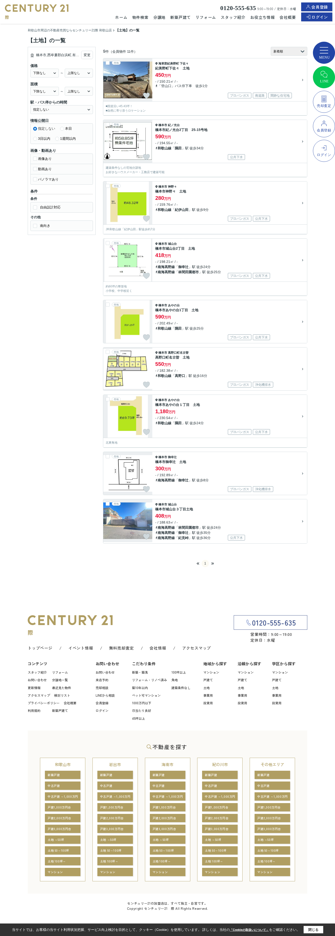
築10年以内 (140, 687)
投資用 (208, 703)
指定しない (46, 128)
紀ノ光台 (174, 125)
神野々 (172, 186)
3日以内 (44, 139)
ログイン (319, 17)
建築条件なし (181, 687)
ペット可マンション (146, 695)
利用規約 (34, 710)
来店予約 (102, 680)
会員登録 (319, 7)
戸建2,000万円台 (59, 818)
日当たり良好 (141, 710)
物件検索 (140, 17)
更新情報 (34, 687)
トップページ (40, 648)
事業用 (208, 695)
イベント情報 (80, 648)
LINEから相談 (105, 695)
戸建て (208, 680)
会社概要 (288, 17)
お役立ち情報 (262, 17)
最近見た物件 (61, 687)
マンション (211, 672)
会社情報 (158, 648)
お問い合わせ (37, 680)
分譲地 (159, 17)
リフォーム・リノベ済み (149, 680)
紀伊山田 (182, 210)
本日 (68, 128)
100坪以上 (178, 672)
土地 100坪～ (57, 861)
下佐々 (184, 63)
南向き (45, 226)
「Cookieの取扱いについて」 (249, 930)
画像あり (45, 159)
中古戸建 (54, 785)
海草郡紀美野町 (168, 63)
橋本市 (162, 125)
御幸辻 (183, 267)
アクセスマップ (196, 648)
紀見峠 (183, 538)
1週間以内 (68, 139)
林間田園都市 (188, 272)
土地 (206, 687)
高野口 (180, 376)
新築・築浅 (140, 672)
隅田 (178, 148)
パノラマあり (48, 179)
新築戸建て (180, 17)
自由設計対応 (50, 207)
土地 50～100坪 (58, 850)
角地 (174, 680)
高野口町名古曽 (178, 352)
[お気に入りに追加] (146, 95)
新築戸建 (54, 775)
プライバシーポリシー (44, 703)
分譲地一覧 (60, 680)
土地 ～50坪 (56, 839)
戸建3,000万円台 (59, 829)
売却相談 (102, 687)
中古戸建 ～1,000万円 (63, 796)
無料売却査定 (121, 648)
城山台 (172, 243)
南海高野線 (166, 267)
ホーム (121, 17)
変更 (87, 55)
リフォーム (205, 17)
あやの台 (174, 305)
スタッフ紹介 (233, 17)
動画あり (45, 169)
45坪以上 (138, 718)
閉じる (313, 930)
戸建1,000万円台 (59, 807)
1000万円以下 (141, 703)
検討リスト (62, 695)
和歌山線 (164, 148)
